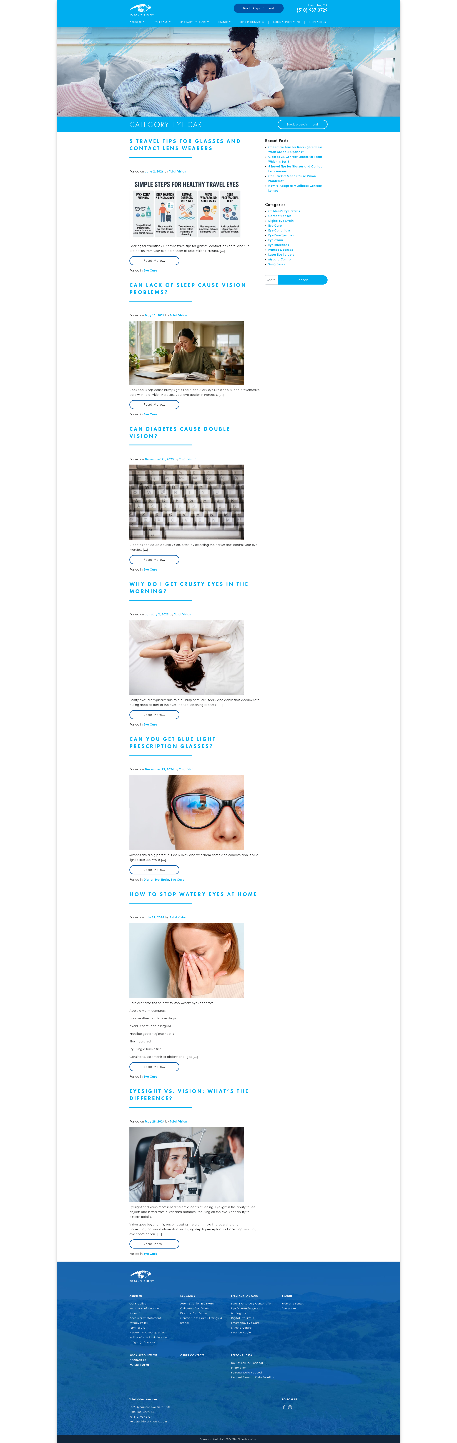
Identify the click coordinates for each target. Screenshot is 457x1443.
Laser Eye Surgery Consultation (252, 1303)
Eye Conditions (279, 230)
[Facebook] (284, 1407)
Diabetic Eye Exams (193, 1313)
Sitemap (135, 1313)
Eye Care (150, 270)
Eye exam (275, 240)
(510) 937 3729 (312, 10)
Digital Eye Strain (156, 879)
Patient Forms (139, 1364)
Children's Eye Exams (284, 211)
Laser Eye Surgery (281, 254)
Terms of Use (137, 1327)
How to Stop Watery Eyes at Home (193, 894)
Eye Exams (161, 21)
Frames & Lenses (280, 249)
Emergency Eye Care (245, 1322)
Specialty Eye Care (193, 21)
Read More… (154, 260)
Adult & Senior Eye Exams (197, 1303)
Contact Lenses (279, 216)
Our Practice (138, 1303)
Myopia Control (280, 259)
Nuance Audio (241, 1332)
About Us (136, 21)
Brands (223, 21)
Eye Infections (278, 245)
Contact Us (317, 21)
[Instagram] (290, 1407)
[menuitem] (138, 22)
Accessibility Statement (145, 1317)
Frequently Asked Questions (148, 1332)
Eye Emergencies (281, 235)
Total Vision (177, 171)
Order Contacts (252, 21)
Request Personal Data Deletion (252, 1377)
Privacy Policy (138, 1322)
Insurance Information (144, 1308)
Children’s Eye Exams (194, 1308)
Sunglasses (276, 264)
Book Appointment (258, 8)
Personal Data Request (246, 1372)
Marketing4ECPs (222, 1439)
